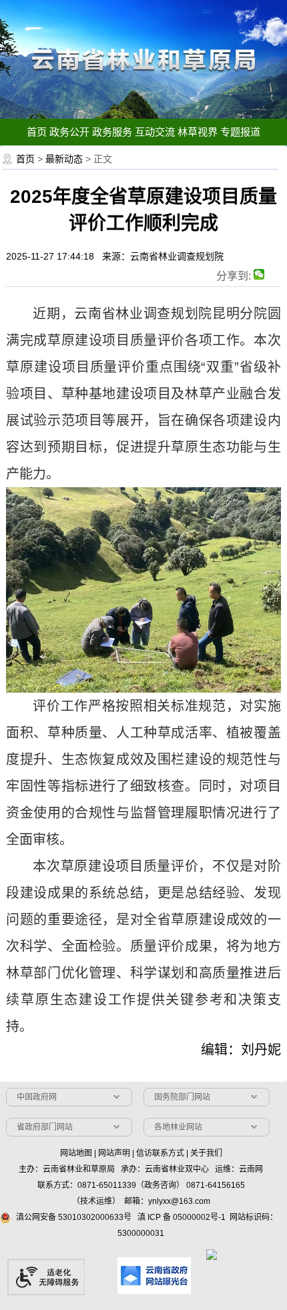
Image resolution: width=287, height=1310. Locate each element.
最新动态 (64, 158)
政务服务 (112, 131)
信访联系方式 (160, 1153)
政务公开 (69, 131)
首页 (37, 131)
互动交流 (155, 131)
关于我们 (206, 1153)
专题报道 (240, 131)
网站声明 (114, 1153)
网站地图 (76, 1153)
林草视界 (198, 131)
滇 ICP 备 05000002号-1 (181, 1217)
